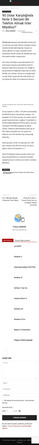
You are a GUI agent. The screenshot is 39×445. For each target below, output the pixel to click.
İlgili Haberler (7, 240)
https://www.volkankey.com (19, 229)
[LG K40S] (7, 248)
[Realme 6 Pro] (7, 322)
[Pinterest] (14, 36)
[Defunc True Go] (7, 290)
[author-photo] (19, 224)
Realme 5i (18, 277)
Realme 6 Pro (19, 319)
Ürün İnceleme (15, 8)
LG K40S (17, 246)
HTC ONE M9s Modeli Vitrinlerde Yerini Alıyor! (10, 199)
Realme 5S (18, 309)
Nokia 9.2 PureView (22, 330)
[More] (24, 36)
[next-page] (7, 350)
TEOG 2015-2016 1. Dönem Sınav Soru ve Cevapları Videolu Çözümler (29, 201)
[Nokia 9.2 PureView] (7, 332)
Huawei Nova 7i (20, 298)
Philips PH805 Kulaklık (23, 340)
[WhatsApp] (19, 36)
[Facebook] (4, 36)
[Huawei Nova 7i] (7, 301)
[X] (9, 36)
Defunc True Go (20, 288)
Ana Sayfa (5, 8)
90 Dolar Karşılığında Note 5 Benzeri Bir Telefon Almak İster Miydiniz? (18, 172)
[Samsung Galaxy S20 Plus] (7, 269)
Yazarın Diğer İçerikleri (22, 240)
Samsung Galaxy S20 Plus (25, 267)
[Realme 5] (7, 259)
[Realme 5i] (7, 280)
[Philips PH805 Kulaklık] (7, 342)
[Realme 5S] (7, 311)
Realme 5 (18, 257)
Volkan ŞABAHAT (11, 31)
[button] (3, 3)
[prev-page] (3, 350)
